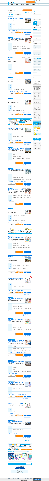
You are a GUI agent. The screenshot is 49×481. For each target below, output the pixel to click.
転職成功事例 (22, 4)
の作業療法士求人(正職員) (16, 38)
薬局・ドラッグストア (35, 36)
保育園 (39, 32)
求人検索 (17, 4)
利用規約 (28, 478)
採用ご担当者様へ (33, 0)
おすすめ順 (11, 14)
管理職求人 (35, 45)
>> (31, 12)
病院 (35, 29)
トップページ (8, 4)
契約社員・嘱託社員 (39, 53)
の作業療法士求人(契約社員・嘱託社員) (16, 341)
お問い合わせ (31, 478)
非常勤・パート (35, 54)
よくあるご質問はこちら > (39, 136)
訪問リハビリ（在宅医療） (39, 30)
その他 (39, 54)
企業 (35, 32)
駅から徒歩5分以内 (39, 45)
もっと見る (37, 49)
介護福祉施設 (39, 29)
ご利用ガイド (12, 4)
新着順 (18, 14)
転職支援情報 (28, 4)
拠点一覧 (38, 4)
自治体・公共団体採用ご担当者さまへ (16, 478)
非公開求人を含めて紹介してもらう (27, 10)
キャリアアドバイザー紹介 (33, 4)
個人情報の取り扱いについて (23, 478)
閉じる (36, 38)
